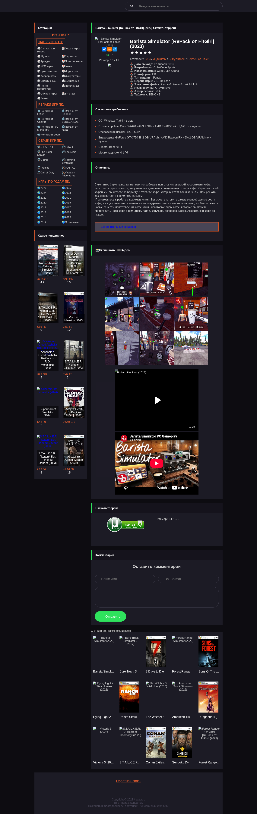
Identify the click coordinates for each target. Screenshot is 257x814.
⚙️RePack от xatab (70, 128)
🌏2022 (41, 197)
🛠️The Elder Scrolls (44, 153)
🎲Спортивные (46, 80)
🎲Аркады (43, 61)
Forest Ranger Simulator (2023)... (183, 671)
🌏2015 (66, 212)
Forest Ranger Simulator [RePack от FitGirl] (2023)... (209, 762)
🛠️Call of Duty (45, 172)
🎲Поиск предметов (44, 87)
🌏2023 (66, 192)
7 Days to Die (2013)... (157, 671)
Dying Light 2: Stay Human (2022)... (104, 717)
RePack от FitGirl (198, 59)
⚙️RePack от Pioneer (70, 112)
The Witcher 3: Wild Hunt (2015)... (157, 717)
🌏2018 (41, 207)
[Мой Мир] (115, 49)
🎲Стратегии (70, 56)
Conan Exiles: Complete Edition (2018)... (157, 762)
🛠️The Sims (69, 151)
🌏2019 (66, 202)
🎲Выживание (70, 80)
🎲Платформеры (72, 61)
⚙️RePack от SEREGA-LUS (70, 120)
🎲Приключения (47, 71)
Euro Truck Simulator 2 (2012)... (130, 671)
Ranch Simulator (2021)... (130, 717)
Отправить (112, 616)
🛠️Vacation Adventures (68, 174)
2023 (147, 59)
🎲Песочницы (70, 85)
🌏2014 (41, 217)
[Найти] (131, 6)
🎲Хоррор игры (46, 75)
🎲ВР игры (68, 93)
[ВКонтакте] (104, 49)
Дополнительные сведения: (119, 226)
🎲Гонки (67, 66)
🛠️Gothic (42, 159)
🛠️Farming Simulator (68, 161)
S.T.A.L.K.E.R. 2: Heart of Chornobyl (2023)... (130, 762)
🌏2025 (66, 187)
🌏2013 (66, 217)
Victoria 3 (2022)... (104, 762)
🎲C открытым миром (46, 50)
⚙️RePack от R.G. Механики (48, 128)
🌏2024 (41, 192)
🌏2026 (41, 187)
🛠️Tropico (43, 167)
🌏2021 (66, 197)
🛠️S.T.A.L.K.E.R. (47, 146)
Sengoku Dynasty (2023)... (183, 762)
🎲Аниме (43, 98)
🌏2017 (66, 207)
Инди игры (159, 59)
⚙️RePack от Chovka (45, 120)
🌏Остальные (70, 222)
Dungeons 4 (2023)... (209, 717)
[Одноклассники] (109, 49)
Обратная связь (128, 781)
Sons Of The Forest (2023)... (209, 671)
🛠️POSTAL (68, 167)
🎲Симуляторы (71, 75)
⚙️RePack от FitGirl (45, 112)
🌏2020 (41, 202)
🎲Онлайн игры (47, 93)
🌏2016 (41, 212)
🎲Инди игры (70, 71)
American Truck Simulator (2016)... (183, 717)
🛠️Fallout (67, 146)
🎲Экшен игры (71, 48)
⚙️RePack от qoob (48, 134)
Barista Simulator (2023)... (104, 671)
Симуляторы (177, 59)
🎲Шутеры (43, 56)
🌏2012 (41, 222)
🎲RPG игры (45, 66)
